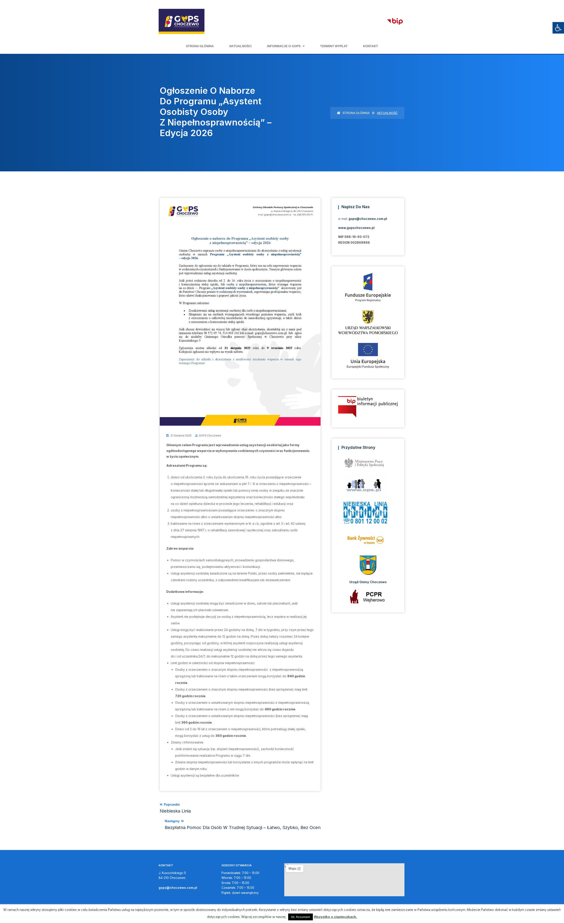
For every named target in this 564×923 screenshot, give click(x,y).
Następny (243, 824)
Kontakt (370, 46)
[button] (558, 28)
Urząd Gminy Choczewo (368, 582)
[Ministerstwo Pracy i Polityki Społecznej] (368, 464)
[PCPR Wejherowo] (368, 596)
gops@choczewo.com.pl (368, 219)
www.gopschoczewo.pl (356, 228)
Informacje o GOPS (284, 46)
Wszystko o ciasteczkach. (335, 917)
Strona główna (200, 46)
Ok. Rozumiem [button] (300, 917)
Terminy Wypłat (334, 46)
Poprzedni (175, 808)
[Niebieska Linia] (368, 514)
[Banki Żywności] (368, 541)
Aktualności (240, 46)
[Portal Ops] (368, 486)
